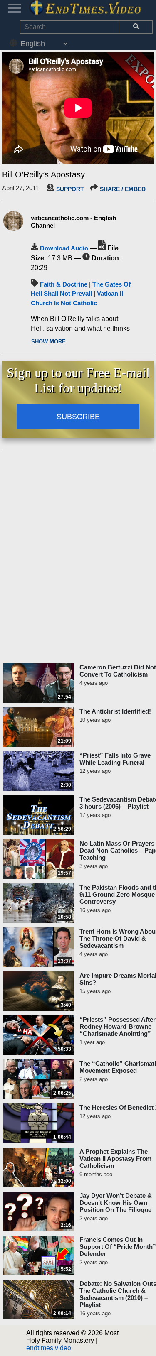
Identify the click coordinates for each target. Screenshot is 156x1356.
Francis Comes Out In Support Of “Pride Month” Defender (117, 1246)
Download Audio (64, 248)
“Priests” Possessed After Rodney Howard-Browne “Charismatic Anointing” (117, 1026)
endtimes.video (48, 1347)
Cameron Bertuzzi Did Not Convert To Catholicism (117, 671)
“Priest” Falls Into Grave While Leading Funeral (115, 759)
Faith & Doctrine (63, 284)
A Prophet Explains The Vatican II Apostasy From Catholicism (115, 1158)
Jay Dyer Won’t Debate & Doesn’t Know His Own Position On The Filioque (115, 1202)
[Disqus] (78, 556)
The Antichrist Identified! (115, 711)
